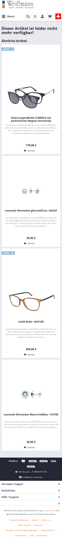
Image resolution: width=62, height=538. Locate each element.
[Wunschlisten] (35, 16)
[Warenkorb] (50, 16)
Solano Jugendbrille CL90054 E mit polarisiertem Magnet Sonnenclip (31, 119)
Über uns (46, 520)
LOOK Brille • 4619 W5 (31, 321)
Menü (10, 16)
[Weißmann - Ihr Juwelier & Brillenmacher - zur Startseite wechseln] (18, 4)
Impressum (42, 535)
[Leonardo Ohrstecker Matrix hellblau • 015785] (31, 394)
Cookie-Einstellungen (19, 520)
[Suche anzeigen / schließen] (28, 16)
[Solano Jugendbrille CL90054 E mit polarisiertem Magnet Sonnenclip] (31, 97)
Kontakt (38, 525)
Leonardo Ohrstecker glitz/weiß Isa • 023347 (31, 210)
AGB (31, 535)
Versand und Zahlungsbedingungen (21, 530)
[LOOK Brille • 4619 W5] (31, 301)
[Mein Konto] (42, 16)
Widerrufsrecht (47, 530)
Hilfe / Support (24, 525)
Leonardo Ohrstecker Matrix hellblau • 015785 (31, 414)
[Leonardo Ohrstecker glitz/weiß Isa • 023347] (31, 190)
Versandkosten (49, 510)
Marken (35, 520)
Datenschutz (20, 535)
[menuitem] (8, 16)
